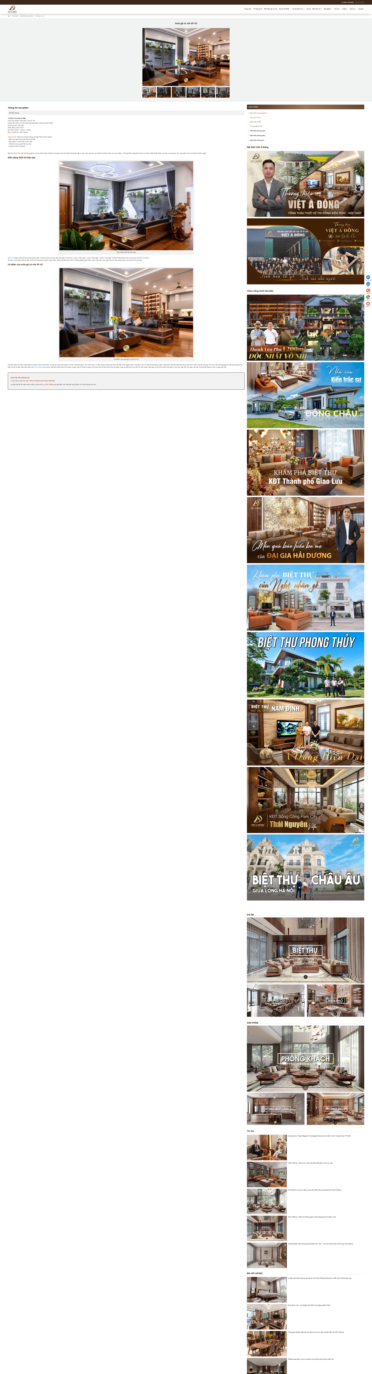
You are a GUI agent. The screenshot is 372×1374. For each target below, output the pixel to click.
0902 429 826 (348, 2)
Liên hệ (360, 9)
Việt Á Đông (38, 367)
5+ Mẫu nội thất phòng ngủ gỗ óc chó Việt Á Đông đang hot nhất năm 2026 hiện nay (319, 1278)
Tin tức (336, 9)
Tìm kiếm (360, 2)
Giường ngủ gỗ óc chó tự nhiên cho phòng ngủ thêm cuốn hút (311, 1359)
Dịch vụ (352, 9)
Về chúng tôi (257, 9)
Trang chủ (247, 9)
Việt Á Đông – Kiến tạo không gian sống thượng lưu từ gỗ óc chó (312, 1217)
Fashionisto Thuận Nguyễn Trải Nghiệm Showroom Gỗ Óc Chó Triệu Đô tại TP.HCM (319, 1136)
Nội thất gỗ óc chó (270, 9)
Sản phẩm (327, 9)
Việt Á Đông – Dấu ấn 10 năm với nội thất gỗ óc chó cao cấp (310, 1163)
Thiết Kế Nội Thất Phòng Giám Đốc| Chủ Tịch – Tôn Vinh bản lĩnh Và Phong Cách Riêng (320, 1244)
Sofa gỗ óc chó (40, 16)
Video (344, 9)
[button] (146, 57)
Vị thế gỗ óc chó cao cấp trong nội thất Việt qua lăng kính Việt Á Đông (314, 1190)
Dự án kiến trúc (298, 9)
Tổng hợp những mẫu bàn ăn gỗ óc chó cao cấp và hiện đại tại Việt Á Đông (316, 1332)
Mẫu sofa (11, 258)
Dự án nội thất (284, 9)
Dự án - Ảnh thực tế (314, 9)
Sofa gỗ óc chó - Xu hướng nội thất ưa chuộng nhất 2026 (309, 1305)
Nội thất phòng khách (27, 16)
